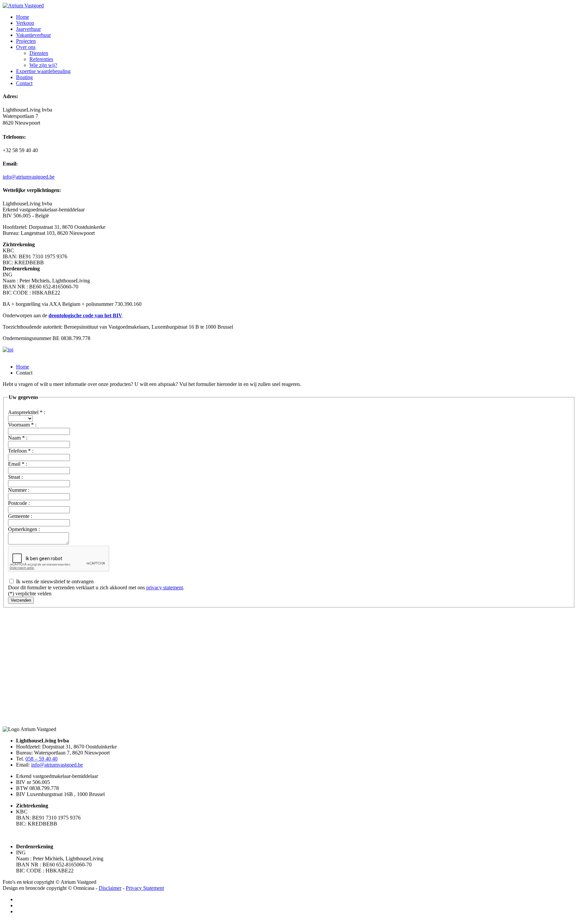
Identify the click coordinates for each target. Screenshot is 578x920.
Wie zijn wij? (43, 65)
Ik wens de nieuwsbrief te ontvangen (54, 581)
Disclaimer (110, 888)
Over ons (25, 47)
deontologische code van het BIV (85, 315)
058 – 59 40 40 (41, 759)
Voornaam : (22, 425)
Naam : (17, 438)
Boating (24, 77)
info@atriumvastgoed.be (29, 177)
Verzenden (21, 600)
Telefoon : (20, 451)
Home (22, 17)
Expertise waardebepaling (43, 71)
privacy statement (164, 587)
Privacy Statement (145, 888)
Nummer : (18, 490)
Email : (17, 464)
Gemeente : (20, 516)
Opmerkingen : (24, 529)
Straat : (15, 477)
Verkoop (25, 23)
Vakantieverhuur (33, 35)
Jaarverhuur (28, 29)
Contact (24, 83)
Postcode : (19, 503)
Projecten (26, 41)
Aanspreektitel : (26, 412)
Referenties (41, 59)
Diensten (38, 53)
